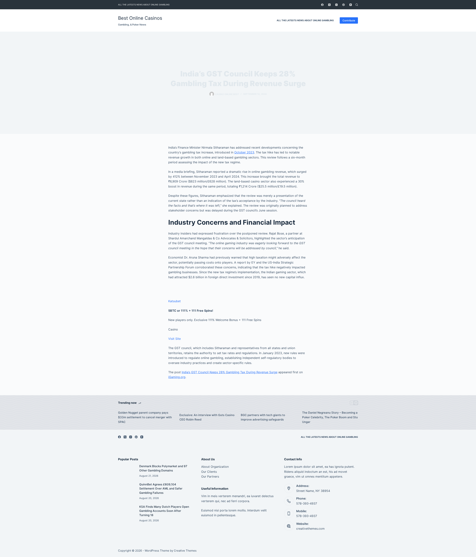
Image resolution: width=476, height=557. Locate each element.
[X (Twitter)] (329, 5)
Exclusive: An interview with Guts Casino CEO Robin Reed (206, 417)
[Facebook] (322, 5)
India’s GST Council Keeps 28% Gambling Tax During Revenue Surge (229, 372)
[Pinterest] (343, 5)
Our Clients (209, 471)
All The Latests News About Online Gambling (144, 4)
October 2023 (244, 152)
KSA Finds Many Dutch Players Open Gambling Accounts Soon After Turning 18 (164, 511)
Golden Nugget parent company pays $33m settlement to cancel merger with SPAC (145, 417)
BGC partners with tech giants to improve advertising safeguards (263, 417)
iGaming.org (176, 377)
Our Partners (210, 476)
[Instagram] (336, 5)
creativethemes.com (310, 528)
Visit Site (174, 339)
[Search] (357, 5)
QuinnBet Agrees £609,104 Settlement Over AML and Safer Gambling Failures (160, 489)
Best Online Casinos (140, 18)
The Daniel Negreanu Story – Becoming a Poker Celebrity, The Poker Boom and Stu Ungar (330, 417)
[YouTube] (350, 5)
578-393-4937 (306, 503)
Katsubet (174, 301)
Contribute (348, 20)
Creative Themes (185, 550)
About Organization (215, 466)
